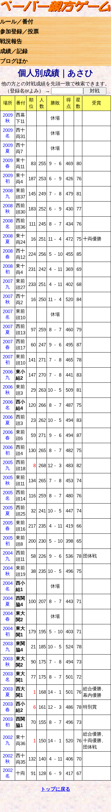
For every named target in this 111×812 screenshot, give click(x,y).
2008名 (8, 223)
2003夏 (8, 691)
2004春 (8, 616)
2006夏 (8, 419)
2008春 (8, 253)
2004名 (8, 586)
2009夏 (8, 148)
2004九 (8, 555)
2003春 (8, 706)
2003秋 (8, 661)
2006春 (8, 435)
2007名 (8, 314)
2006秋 (8, 389)
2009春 (8, 163)
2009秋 (8, 117)
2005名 (8, 495)
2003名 (8, 676)
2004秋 (8, 570)
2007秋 (8, 299)
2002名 (8, 773)
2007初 (8, 359)
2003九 (8, 646)
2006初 (8, 450)
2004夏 (8, 601)
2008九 (8, 193)
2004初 (8, 631)
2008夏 (8, 238)
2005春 (8, 525)
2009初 (8, 178)
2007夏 (8, 329)
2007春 (8, 344)
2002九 (8, 740)
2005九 (8, 465)
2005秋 (8, 480)
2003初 (8, 721)
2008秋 (8, 208)
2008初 (8, 268)
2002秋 (8, 758)
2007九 (8, 284)
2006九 (8, 374)
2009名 (8, 133)
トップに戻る (55, 789)
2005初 (8, 540)
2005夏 (8, 510)
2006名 (8, 404)
